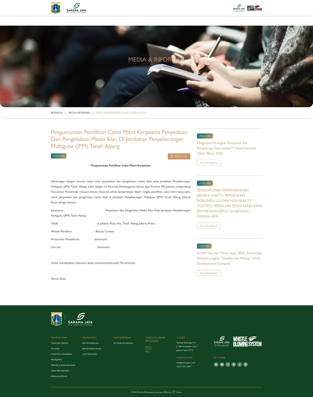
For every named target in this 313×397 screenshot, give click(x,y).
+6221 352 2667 (183, 366)
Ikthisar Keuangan (123, 343)
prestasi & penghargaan (63, 365)
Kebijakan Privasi (59, 376)
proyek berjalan (90, 343)
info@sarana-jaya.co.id (185, 362)
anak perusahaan (60, 371)
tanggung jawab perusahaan (155, 339)
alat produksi (89, 354)
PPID (147, 351)
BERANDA (57, 112)
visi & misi (55, 349)
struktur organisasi (61, 354)
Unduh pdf (180, 156)
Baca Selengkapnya (208, 162)
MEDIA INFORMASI (79, 112)
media (148, 347)
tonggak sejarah (59, 343)
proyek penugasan (91, 349)
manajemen (56, 359)
